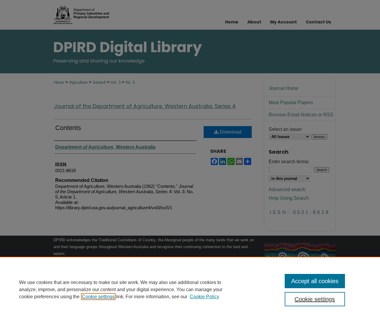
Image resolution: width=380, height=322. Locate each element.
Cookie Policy (204, 296)
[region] (190, 289)
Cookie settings (98, 296)
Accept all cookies (314, 281)
